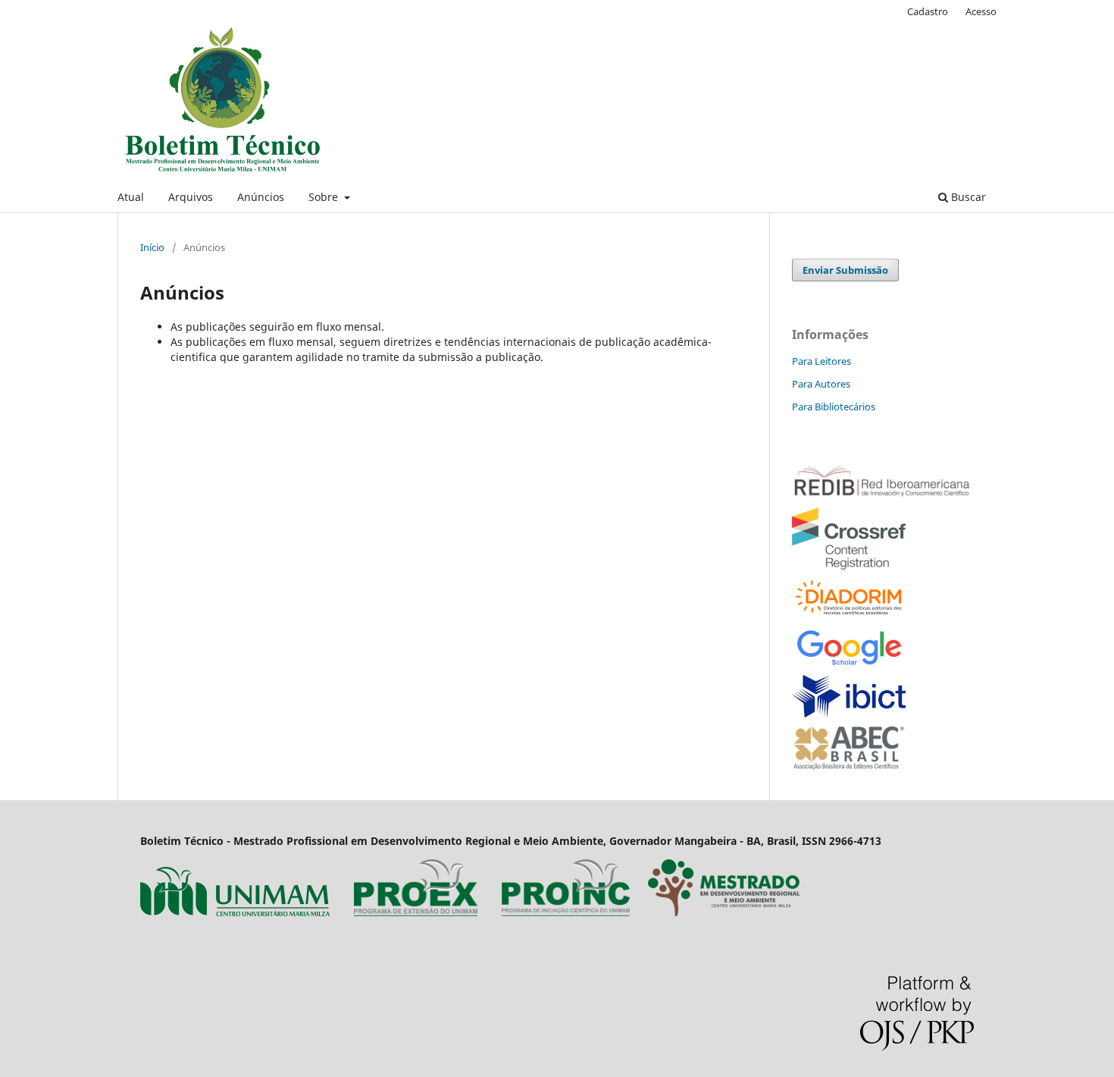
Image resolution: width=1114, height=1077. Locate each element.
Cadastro (927, 11)
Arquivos (190, 197)
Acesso (981, 11)
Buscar (967, 197)
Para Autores (821, 384)
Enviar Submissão (845, 270)
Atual (130, 197)
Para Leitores (821, 361)
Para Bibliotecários (833, 406)
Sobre (324, 197)
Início (152, 247)
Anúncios (260, 197)
